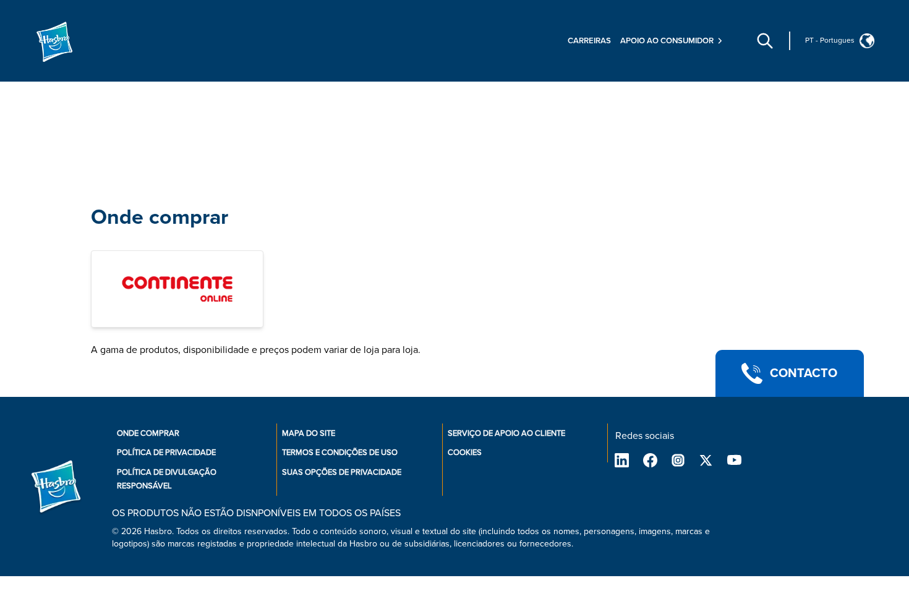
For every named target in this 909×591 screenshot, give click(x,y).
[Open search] (765, 41)
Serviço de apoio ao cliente (506, 433)
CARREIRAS (589, 41)
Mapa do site (308, 433)
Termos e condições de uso (340, 452)
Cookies (465, 452)
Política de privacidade (166, 452)
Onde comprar (159, 217)
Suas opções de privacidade (341, 472)
